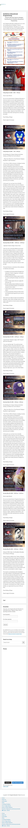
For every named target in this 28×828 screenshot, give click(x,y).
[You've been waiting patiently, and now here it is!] (14, 680)
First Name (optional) (7, 619)
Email (19, 792)
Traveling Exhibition (6, 804)
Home (3, 798)
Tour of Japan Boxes (6, 805)
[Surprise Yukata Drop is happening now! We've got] (14, 662)
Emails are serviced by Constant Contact (15, 633)
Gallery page (5, 786)
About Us (4, 799)
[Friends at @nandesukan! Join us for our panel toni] (14, 715)
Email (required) (6, 614)
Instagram (16, 792)
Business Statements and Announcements (11, 808)
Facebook (10, 792)
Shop (3, 802)
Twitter (13, 792)
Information (4, 801)
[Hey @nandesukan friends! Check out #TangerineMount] (14, 762)
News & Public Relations (7, 807)
